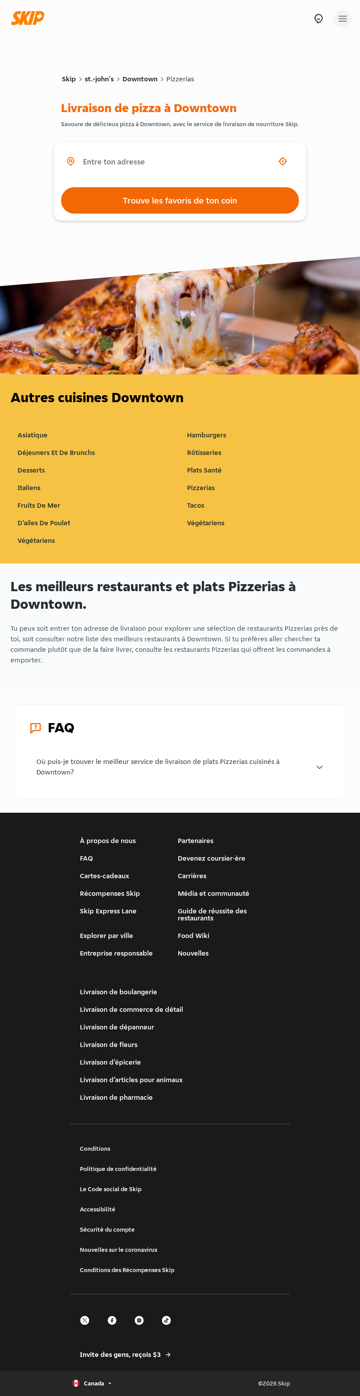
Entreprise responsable (116, 953)
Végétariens (205, 522)
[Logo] (30, 18)
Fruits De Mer (39, 505)
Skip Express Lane (108, 911)
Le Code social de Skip (110, 1189)
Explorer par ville (106, 935)
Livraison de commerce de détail (131, 1009)
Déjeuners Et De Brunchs (56, 452)
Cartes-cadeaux (104, 875)
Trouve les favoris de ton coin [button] (180, 200)
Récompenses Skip (110, 893)
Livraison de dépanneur (117, 1027)
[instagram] (141, 1328)
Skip (69, 79)
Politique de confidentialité (118, 1169)
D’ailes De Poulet (44, 522)
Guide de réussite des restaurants (212, 914)
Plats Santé (204, 470)
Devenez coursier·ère (211, 858)
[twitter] (87, 1328)
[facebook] (114, 1328)
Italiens (29, 487)
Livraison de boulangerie (118, 991)
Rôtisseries (204, 452)
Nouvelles (193, 953)
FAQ (86, 858)
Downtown (140, 79)
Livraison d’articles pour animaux (131, 1079)
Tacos (195, 505)
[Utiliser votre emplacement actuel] (282, 161)
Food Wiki (193, 935)
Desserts (31, 470)
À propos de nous (108, 840)
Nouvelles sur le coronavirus (118, 1250)
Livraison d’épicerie (110, 1062)
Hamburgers (206, 435)
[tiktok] (169, 1328)
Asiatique (32, 435)
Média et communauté (213, 893)
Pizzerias (180, 79)
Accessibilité (97, 1209)
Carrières (192, 875)
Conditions (95, 1148)
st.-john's (99, 79)
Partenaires (195, 840)
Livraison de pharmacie (116, 1097)
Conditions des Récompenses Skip (127, 1270)
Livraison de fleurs (108, 1044)
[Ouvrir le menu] (342, 19)
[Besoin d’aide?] (318, 19)
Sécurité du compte (107, 1229)
